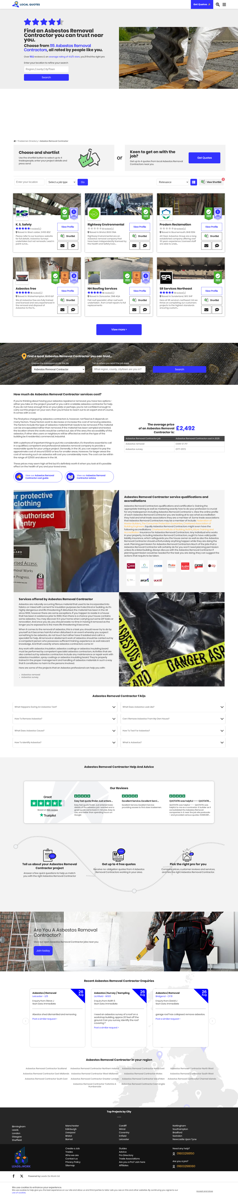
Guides (123, 1148)
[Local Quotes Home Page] (15, 141)
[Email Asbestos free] (62, 310)
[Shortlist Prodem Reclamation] (211, 236)
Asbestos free (26, 288)
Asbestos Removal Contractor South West (192, 1074)
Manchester (72, 1126)
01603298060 (186, 1166)
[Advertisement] (119, 115)
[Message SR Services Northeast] (217, 310)
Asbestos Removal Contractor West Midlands (94, 1074)
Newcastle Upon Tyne (185, 1139)
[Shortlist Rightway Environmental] (139, 236)
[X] (21, 1177)
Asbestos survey (134, 449)
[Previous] (25, 1021)
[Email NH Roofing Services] (134, 310)
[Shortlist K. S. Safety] (67, 236)
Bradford (177, 1132)
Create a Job (72, 1148)
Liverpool (70, 1132)
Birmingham (18, 1127)
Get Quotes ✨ (202, 4)
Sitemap (70, 1165)
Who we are (72, 1155)
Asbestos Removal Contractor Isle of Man (143, 1079)
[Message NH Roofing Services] (145, 310)
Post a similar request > (44, 1019)
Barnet (69, 1139)
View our (39, 477)
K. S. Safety (24, 224)
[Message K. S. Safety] (73, 246)
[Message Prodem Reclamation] (217, 246)
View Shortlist (215, 181)
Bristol (68, 1136)
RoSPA (188, 529)
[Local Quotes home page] (26, 4)
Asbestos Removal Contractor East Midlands (46, 1074)
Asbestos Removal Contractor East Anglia (143, 1084)
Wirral (122, 1129)
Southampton (180, 1129)
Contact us (71, 1159)
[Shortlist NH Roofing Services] (139, 300)
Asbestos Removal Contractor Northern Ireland (94, 1069)
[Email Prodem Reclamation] (206, 246)
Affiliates (123, 1165)
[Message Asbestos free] (73, 310)
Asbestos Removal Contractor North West (192, 1069)
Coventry (124, 1132)
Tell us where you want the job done (110, 363)
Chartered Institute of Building (168, 529)
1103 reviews (52, 810)
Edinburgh (71, 1129)
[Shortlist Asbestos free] (67, 300)
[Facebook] (13, 1177)
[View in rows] (193, 182)
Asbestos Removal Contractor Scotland (46, 1069)
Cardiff (123, 1126)
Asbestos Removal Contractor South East (46, 1079)
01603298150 (185, 1153)
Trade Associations (129, 1159)
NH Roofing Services (102, 288)
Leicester (124, 1139)
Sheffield (17, 1140)
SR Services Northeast (176, 288)
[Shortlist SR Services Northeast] (211, 300)
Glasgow (17, 1137)
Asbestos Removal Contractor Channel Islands (192, 1079)
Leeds (15, 1130)
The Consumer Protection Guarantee (162, 523)
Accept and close (204, 1191)
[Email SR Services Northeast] (206, 310)
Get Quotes (204, 158)
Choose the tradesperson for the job (50, 363)
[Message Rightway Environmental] (145, 246)
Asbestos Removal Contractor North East (143, 1069)
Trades (69, 1152)
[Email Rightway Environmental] (134, 246)
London (16, 1133)
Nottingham (179, 1126)
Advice (123, 1152)
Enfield (122, 1136)
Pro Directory (126, 1155)
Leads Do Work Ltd (50, 1176)
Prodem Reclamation (175, 224)
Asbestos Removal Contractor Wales (143, 1074)
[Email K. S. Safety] (62, 246)
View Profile (67, 227)
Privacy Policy (72, 1162)
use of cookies (19, 1193)
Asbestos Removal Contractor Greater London (95, 1079)
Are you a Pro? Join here (132, 1162)
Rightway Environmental (106, 224)
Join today (43, 950)
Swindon (177, 1136)
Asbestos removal (135, 444)
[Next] (212, 1021)
